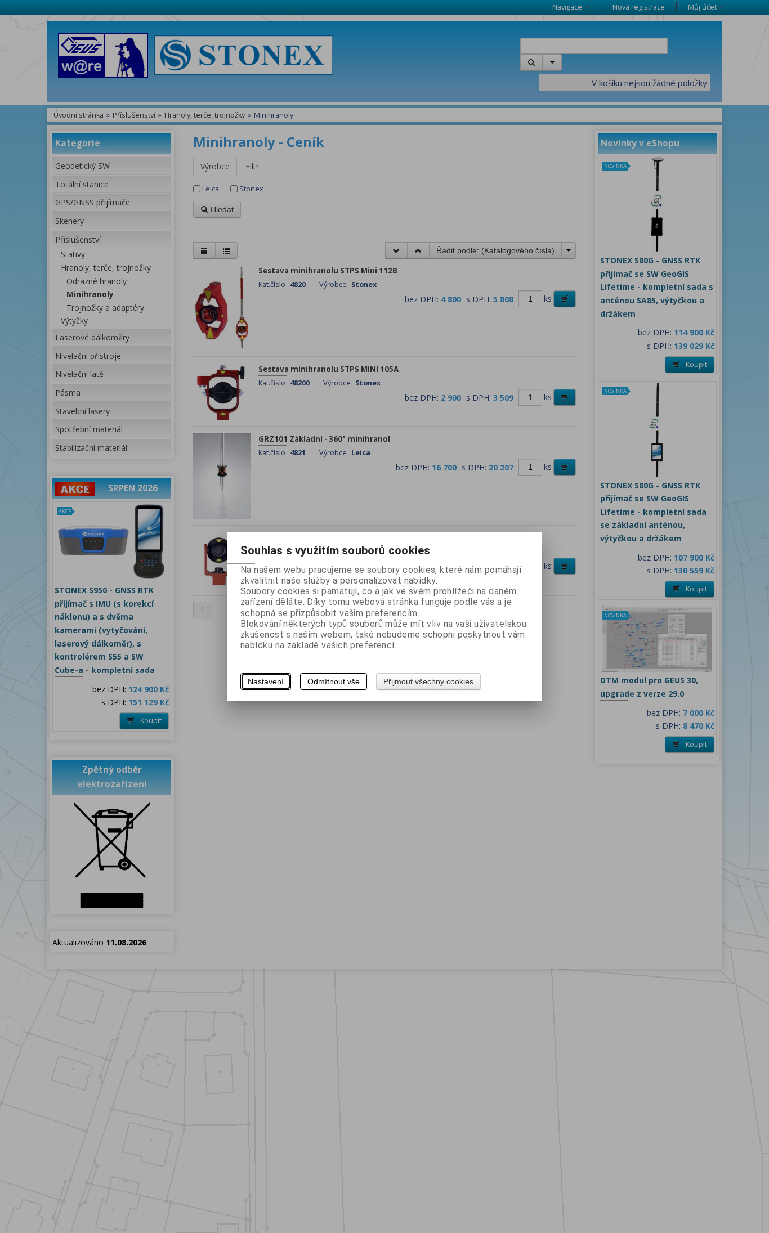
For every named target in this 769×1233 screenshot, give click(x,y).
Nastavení (266, 681)
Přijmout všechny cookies (428, 681)
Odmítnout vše (333, 681)
